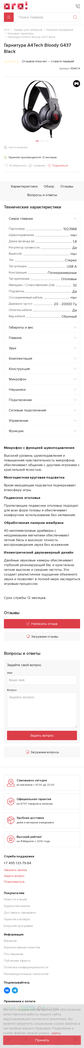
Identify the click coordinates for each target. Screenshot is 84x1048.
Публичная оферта (17, 961)
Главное (15, 338)
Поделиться (60, 165)
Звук (12, 348)
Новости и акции (15, 899)
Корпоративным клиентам (22, 947)
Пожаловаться (14, 882)
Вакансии (10, 941)
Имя (9, 673)
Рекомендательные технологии (26, 974)
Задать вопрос (42, 735)
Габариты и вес (21, 327)
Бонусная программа (18, 926)
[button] (37, 141)
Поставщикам (13, 954)
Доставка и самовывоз (20, 913)
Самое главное (21, 218)
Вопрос (12, 690)
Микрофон (17, 379)
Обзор (49, 186)
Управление (18, 420)
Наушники (17, 389)
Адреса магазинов (17, 906)
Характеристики (24, 186)
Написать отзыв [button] (44, 624)
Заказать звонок (15, 870)
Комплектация (20, 358)
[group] (42, 109)
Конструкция (19, 369)
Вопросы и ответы (42, 195)
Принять (42, 1040)
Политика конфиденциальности (26, 967)
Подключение (20, 400)
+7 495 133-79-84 (17, 863)
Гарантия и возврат (17, 919)
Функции (16, 431)
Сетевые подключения (27, 410)
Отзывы (66, 186)
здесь (56, 1033)
